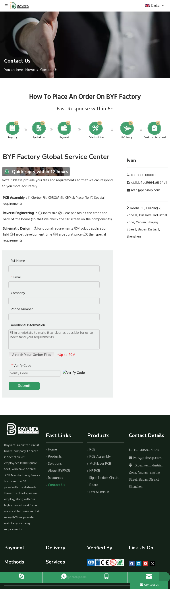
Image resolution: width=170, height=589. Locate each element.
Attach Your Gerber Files (31, 355)
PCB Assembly (100, 457)
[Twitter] (152, 564)
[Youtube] (145, 564)
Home (52, 449)
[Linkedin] (138, 564)
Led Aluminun (99, 492)
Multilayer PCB (100, 464)
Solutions (55, 464)
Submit (24, 386)
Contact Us (56, 485)
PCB (92, 449)
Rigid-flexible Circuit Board (104, 481)
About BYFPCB (59, 471)
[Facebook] (132, 564)
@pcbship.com (150, 458)
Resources (55, 478)
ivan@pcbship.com (145, 190)
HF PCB (94, 471)
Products (55, 457)
